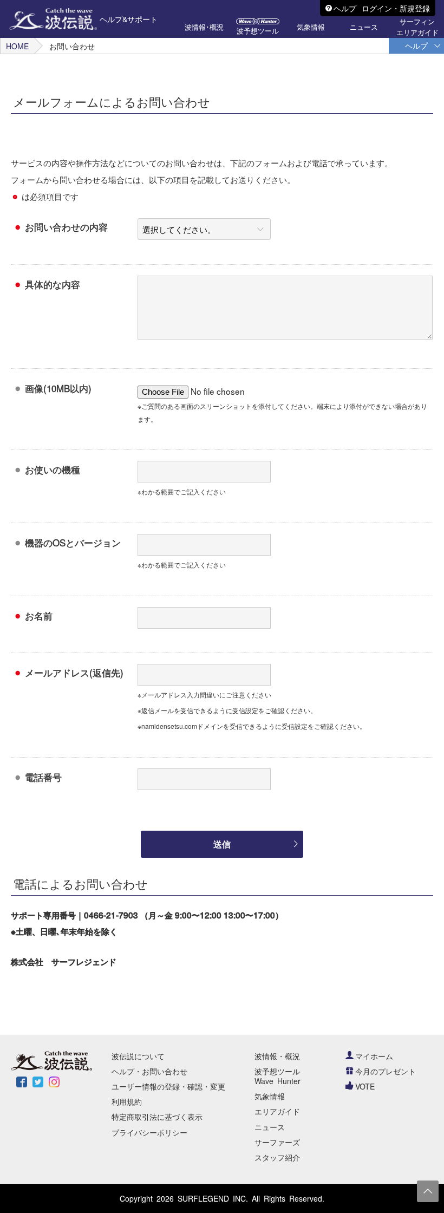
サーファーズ (277, 1142)
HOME (17, 46)
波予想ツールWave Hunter (277, 1076)
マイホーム (374, 1056)
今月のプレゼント (385, 1071)
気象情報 (269, 1096)
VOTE (365, 1086)
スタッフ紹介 (277, 1157)
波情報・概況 (277, 1056)
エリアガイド (277, 1111)
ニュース (269, 1126)
